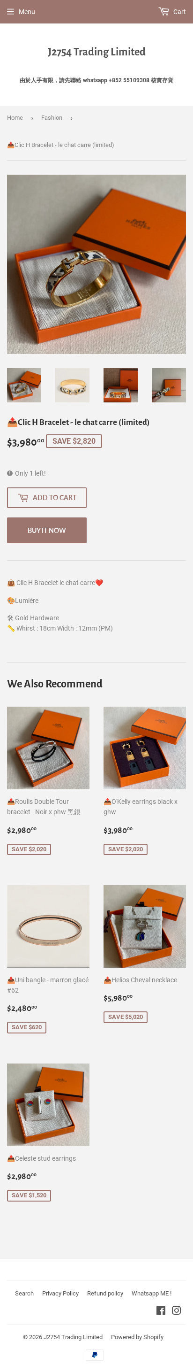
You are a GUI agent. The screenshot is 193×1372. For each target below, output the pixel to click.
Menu (27, 11)
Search (24, 1293)
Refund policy (105, 1293)
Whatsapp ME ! (151, 1293)
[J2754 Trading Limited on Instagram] (176, 1312)
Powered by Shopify (137, 1337)
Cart (179, 11)
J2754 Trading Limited (97, 52)
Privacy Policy (60, 1293)
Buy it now (47, 530)
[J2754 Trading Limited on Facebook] (161, 1312)
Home (15, 117)
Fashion (51, 117)
